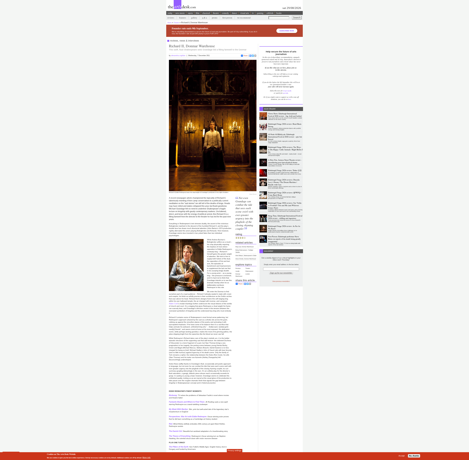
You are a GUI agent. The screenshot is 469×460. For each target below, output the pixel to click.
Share (245, 56)
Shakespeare (249, 271)
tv (253, 12)
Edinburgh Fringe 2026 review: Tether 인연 (285, 170)
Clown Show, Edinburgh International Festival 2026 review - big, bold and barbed (285, 114)
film (197, 12)
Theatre (176, 23)
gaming (260, 12)
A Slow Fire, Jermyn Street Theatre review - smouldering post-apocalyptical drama (285, 161)
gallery (194, 17)
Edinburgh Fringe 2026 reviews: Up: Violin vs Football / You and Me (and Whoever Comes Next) (284, 205)
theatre (216, 12)
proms (214, 17)
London (247, 274)
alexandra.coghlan (178, 55)
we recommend (243, 17)
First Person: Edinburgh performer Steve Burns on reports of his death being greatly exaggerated (284, 239)
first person (227, 17)
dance (234, 12)
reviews (170, 17)
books (279, 12)
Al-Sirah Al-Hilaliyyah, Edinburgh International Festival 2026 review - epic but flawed (285, 136)
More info (146, 458)
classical (206, 12)
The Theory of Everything (180, 436)
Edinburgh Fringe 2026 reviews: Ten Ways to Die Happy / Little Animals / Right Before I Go (285, 149)
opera (190, 12)
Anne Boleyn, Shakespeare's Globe (245, 255)
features (182, 17)
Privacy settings (234, 451)
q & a (204, 17)
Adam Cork (173, 304)
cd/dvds (269, 12)
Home (169, 23)
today (170, 12)
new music (180, 12)
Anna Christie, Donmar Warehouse (245, 259)
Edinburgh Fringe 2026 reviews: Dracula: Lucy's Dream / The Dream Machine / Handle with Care (284, 182)
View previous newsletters (281, 281)
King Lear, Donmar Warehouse (244, 246)
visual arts (244, 12)
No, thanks (414, 456)
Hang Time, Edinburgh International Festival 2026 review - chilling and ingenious (285, 216)
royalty (237, 271)
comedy (225, 12)
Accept (402, 456)
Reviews (238, 268)
